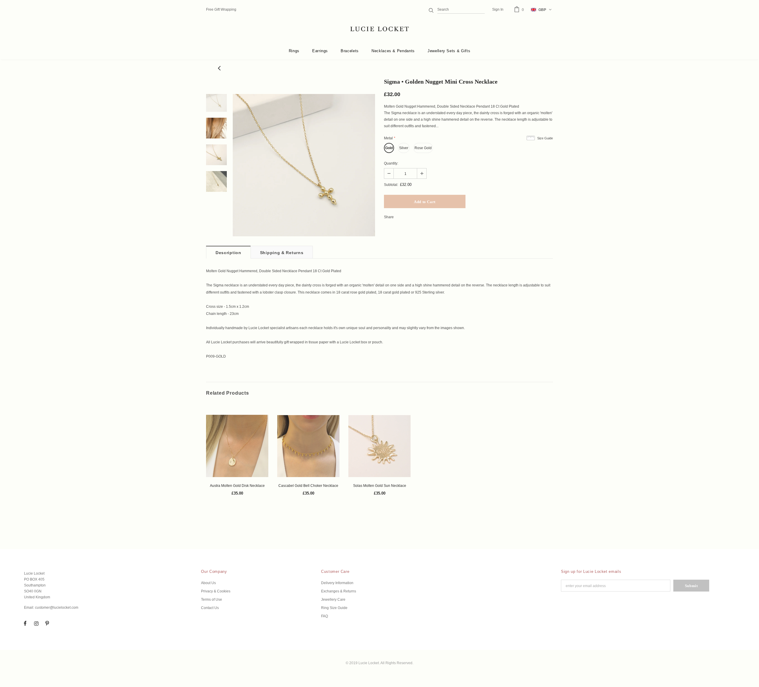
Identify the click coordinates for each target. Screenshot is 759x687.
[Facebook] (25, 623)
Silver (403, 148)
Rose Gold (423, 148)
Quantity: (391, 163)
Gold (389, 148)
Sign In (497, 9)
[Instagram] (36, 623)
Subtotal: (391, 185)
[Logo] (379, 29)
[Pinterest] (47, 623)
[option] (304, 165)
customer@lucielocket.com (56, 607)
